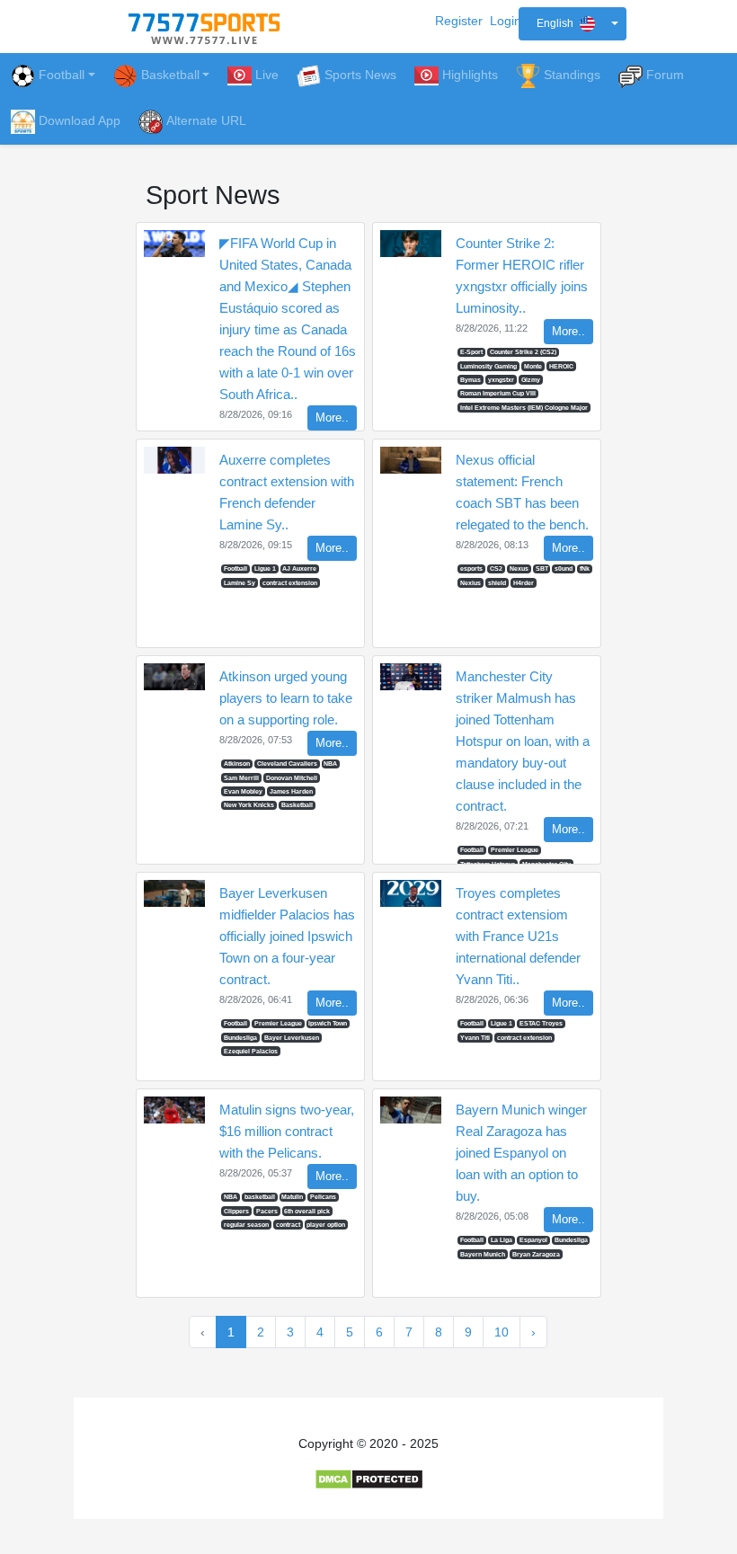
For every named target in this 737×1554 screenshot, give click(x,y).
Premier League (514, 850)
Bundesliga (240, 1038)
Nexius (470, 583)
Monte (533, 366)
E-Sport (471, 352)
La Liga (501, 1240)
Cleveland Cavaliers (287, 763)
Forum (665, 74)
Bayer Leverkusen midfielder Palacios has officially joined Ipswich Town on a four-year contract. (287, 936)
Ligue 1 (265, 568)
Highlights (470, 74)
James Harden (291, 791)
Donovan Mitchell (291, 778)
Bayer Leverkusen (291, 1038)
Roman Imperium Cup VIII (498, 393)
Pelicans (323, 1197)
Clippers (236, 1211)
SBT (542, 568)
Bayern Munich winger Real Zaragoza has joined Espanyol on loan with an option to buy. (521, 1152)
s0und (564, 568)
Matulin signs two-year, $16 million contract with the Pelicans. (286, 1131)
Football (61, 74)
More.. (332, 418)
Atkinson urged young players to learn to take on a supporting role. (285, 698)
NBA (330, 763)
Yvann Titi (475, 1038)
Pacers (267, 1211)
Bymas (470, 380)
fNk (585, 568)
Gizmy (530, 380)
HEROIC (561, 366)
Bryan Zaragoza (536, 1254)
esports (471, 568)
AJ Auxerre (299, 568)
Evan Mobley (243, 791)
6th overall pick (307, 1211)
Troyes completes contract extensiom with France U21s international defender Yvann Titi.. (518, 936)
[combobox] (572, 23)
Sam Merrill (241, 778)
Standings (572, 74)
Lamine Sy (239, 583)
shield (497, 583)
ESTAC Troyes (541, 1023)
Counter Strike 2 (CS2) (523, 352)
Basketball (297, 805)
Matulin (292, 1197)
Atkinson (237, 763)
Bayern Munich (482, 1254)
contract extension (289, 583)
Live (267, 74)
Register (459, 20)
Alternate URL (206, 120)
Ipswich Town (327, 1023)
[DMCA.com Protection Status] (369, 1478)
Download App (79, 120)
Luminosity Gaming (488, 366)
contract (288, 1225)
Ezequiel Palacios (251, 1051)
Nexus (519, 568)
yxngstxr (501, 380)
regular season (246, 1225)
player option (325, 1225)
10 (501, 1332)
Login (505, 20)
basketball (259, 1197)
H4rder (523, 583)
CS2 (496, 568)
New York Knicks (249, 805)
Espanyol (533, 1240)
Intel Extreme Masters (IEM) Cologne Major (524, 408)
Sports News (360, 74)
